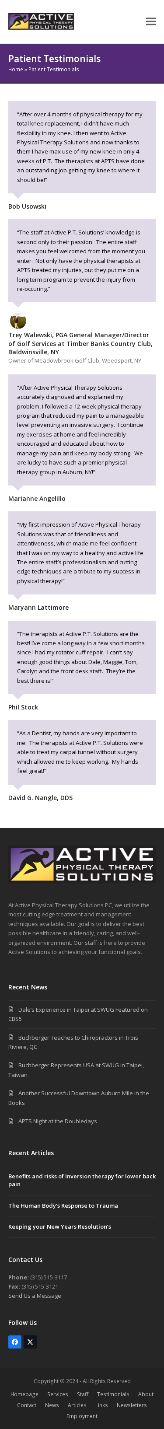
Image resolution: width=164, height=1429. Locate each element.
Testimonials (113, 1394)
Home (15, 69)
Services (57, 1394)
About (146, 1394)
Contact (26, 1405)
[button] (151, 21)
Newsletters (132, 1405)
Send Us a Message (34, 1296)
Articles (77, 1405)
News (52, 1405)
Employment (82, 1416)
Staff (82, 1394)
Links (101, 1405)
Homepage (24, 1394)
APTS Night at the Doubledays (57, 1121)
